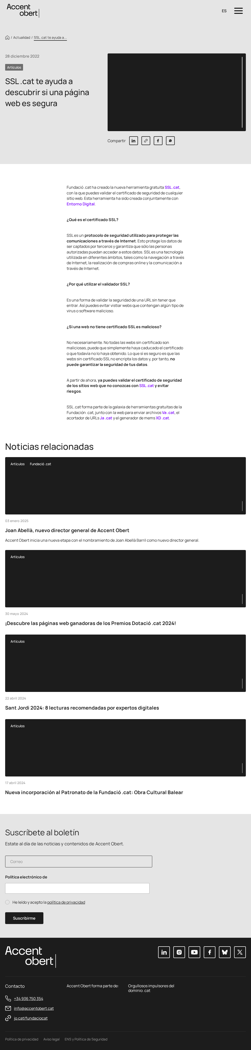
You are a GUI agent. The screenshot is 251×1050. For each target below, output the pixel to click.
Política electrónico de (26, 877)
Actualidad (21, 37)
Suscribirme (24, 918)
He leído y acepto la (49, 902)
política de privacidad (66, 902)
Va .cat (168, 412)
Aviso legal (51, 1039)
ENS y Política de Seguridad (86, 1039)
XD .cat (162, 418)
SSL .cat (172, 187)
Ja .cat (106, 418)
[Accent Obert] (23, 10)
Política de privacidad (21, 1039)
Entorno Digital (81, 204)
